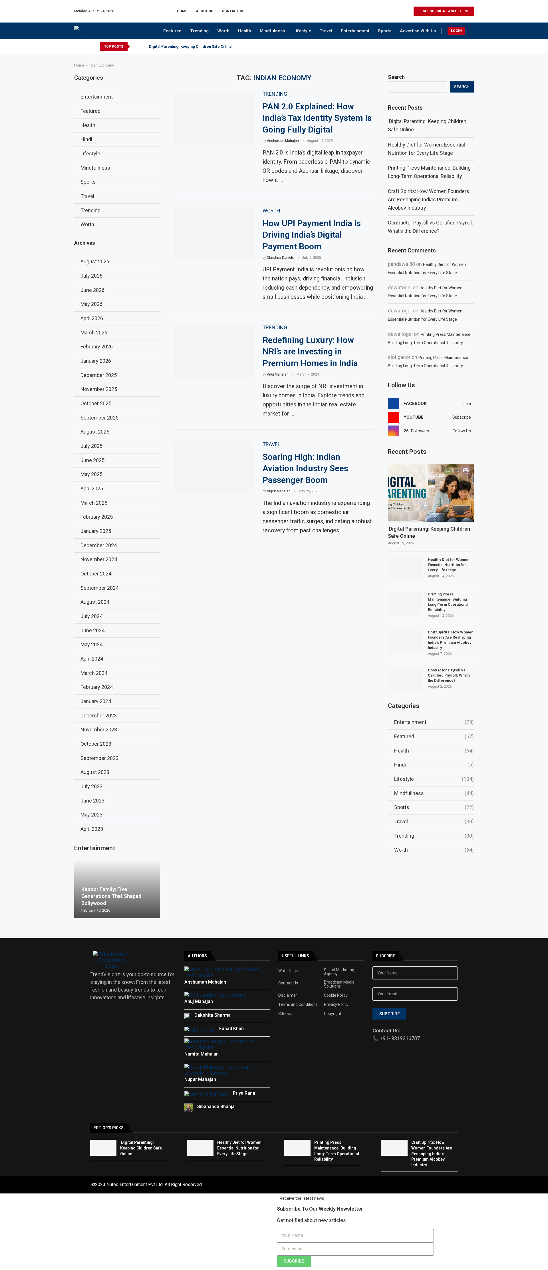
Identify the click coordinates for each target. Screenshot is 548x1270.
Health (244, 30)
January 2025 (95, 531)
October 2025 (95, 403)
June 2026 (92, 290)
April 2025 (91, 488)
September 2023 (99, 758)
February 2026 (96, 347)
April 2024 (91, 659)
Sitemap (286, 1014)
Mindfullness (434, 793)
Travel (326, 30)
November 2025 (98, 389)
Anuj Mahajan (278, 374)
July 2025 (91, 446)
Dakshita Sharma (212, 1015)
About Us (204, 11)
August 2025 (94, 432)
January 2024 (95, 701)
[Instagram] (389, 11)
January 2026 (95, 361)
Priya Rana (244, 1093)
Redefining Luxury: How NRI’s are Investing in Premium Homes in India (310, 351)
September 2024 (99, 588)
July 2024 (91, 616)
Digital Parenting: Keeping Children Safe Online (190, 46)
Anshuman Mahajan (283, 141)
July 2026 (91, 276)
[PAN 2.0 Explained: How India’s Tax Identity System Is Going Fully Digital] (214, 117)
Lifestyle (302, 30)
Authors (197, 956)
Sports (384, 30)
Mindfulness (272, 30)
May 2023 (91, 815)
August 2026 (94, 261)
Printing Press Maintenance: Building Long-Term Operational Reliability (448, 602)
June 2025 (92, 460)
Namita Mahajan (201, 1054)
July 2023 (91, 786)
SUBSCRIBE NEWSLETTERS (445, 11)
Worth (223, 30)
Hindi (434, 765)
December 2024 (98, 545)
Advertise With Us (418, 30)
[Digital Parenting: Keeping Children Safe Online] (431, 493)
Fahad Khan (231, 1028)
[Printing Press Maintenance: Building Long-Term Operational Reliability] (405, 603)
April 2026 (91, 318)
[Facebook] (382, 11)
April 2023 (91, 829)
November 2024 (98, 559)
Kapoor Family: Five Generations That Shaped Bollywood (111, 896)
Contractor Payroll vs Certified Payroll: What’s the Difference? (449, 675)
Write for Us (288, 971)
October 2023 (95, 744)
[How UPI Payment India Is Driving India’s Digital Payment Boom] (214, 234)
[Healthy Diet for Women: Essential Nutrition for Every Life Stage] (405, 568)
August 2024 (94, 602)
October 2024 (95, 574)
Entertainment (355, 30)
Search (396, 77)
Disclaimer (287, 995)
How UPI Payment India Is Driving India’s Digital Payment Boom (312, 234)
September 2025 (99, 418)
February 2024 (96, 687)
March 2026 (93, 333)
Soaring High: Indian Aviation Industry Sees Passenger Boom (305, 468)
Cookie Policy (336, 995)
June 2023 (92, 801)
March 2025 (93, 503)
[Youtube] (402, 11)
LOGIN (456, 31)
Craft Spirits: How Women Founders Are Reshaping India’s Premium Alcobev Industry (428, 199)
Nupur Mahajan (279, 491)
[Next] (143, 46)
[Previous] (135, 46)
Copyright (332, 1014)
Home (182, 11)
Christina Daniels (280, 258)
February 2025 (96, 517)
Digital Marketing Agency (339, 972)
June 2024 (92, 630)
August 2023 (94, 772)
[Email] (409, 11)
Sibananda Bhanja (216, 1106)
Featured (172, 30)
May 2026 (91, 304)
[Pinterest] (396, 11)
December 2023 (98, 716)
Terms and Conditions (298, 1004)
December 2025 (98, 375)
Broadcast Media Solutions (339, 984)
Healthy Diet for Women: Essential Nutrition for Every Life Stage (449, 564)
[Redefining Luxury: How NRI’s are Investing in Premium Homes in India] (214, 351)
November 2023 (98, 730)
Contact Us (233, 11)
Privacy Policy (336, 1004)
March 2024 (93, 673)
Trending (199, 30)
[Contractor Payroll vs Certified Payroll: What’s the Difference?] (405, 679)
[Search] (471, 31)
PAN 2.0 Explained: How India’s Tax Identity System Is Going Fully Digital (317, 118)
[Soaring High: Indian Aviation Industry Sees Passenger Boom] (214, 467)
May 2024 (91, 644)
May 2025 (91, 474)
